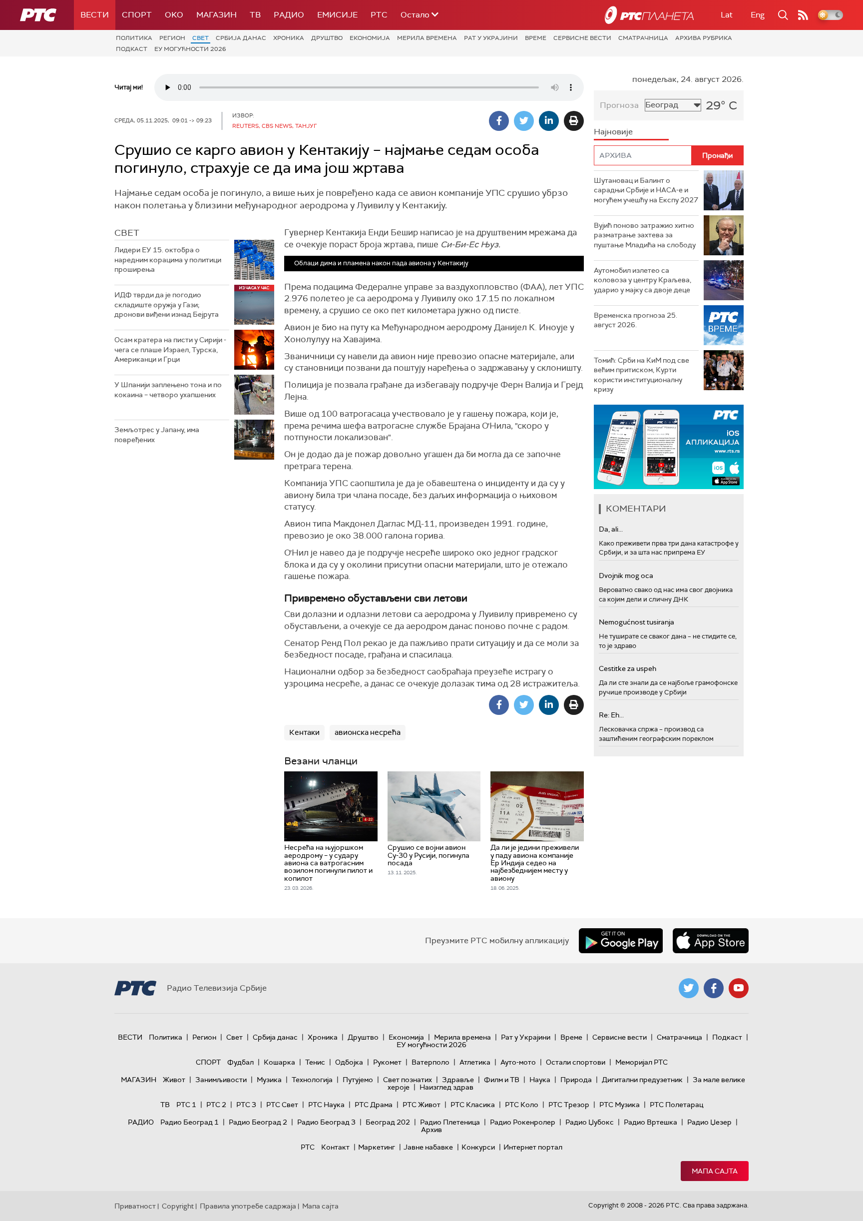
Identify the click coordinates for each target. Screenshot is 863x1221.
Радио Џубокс (589, 1122)
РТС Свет (282, 1104)
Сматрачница (643, 38)
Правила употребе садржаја (248, 1206)
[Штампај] (574, 121)
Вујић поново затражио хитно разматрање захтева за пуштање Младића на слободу (645, 235)
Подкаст (131, 49)
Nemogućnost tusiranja (636, 621)
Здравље (458, 1079)
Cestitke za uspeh (627, 668)
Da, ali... (611, 529)
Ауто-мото (518, 1062)
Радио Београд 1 (189, 1122)
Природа (576, 1079)
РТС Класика (472, 1104)
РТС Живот (421, 1104)
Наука (539, 1079)
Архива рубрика (703, 38)
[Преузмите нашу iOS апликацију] (711, 940)
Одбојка (349, 1062)
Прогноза (619, 105)
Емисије (337, 14)
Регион (172, 38)
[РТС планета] (649, 15)
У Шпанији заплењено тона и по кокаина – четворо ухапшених (168, 389)
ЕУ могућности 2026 (190, 49)
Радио (289, 14)
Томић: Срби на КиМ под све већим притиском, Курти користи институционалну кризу (641, 375)
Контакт (335, 1147)
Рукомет (387, 1062)
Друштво (327, 38)
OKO (174, 14)
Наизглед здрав (446, 1087)
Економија (370, 38)
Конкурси (478, 1147)
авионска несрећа (368, 732)
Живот (174, 1079)
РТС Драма (374, 1104)
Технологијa (312, 1079)
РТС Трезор (568, 1104)
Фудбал (240, 1062)
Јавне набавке (428, 1147)
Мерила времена (427, 38)
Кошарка (279, 1062)
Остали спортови (575, 1062)
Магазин (216, 14)
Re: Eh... (611, 714)
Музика (269, 1079)
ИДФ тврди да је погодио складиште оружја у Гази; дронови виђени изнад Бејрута (166, 304)
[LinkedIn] (549, 121)
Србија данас (241, 38)
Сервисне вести (582, 38)
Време (535, 38)
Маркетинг (376, 1147)
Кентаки (304, 732)
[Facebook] (499, 121)
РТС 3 (246, 1104)
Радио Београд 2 (258, 1122)
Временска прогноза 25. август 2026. (635, 320)
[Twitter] (524, 121)
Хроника (288, 38)
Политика (134, 38)
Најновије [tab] (613, 131)
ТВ (255, 14)
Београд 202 (388, 1122)
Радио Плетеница (450, 1122)
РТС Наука (326, 1104)
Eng (758, 14)
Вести (94, 14)
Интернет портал (532, 1147)
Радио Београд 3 (326, 1122)
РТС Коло (521, 1104)
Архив (431, 1129)
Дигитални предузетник (642, 1079)
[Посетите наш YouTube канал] (739, 988)
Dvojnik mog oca (626, 575)
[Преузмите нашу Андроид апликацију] (621, 940)
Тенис (315, 1062)
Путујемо (358, 1079)
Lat (727, 14)
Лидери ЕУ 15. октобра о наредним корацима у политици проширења (167, 259)
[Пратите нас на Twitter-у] (689, 988)
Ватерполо (430, 1062)
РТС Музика (619, 1104)
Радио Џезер (709, 1122)
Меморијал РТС (641, 1062)
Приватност (135, 1206)
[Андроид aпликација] (680, 447)
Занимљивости (221, 1079)
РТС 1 (186, 1104)
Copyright (178, 1206)
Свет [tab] (126, 233)
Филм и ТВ (501, 1079)
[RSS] (803, 15)
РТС (379, 14)
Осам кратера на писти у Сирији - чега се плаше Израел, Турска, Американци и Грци (170, 349)
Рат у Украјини (491, 38)
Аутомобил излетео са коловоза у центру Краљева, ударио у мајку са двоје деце (642, 280)
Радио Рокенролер (522, 1122)
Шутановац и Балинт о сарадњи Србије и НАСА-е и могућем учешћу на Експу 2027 (646, 190)
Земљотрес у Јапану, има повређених (156, 434)
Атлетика (474, 1062)
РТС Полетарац (676, 1104)
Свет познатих (407, 1079)
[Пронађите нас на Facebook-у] (714, 988)
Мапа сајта (715, 1171)
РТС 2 (216, 1104)
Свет (200, 38)
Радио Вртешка (650, 1122)
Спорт (137, 14)
